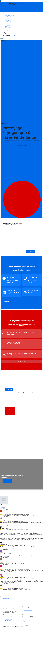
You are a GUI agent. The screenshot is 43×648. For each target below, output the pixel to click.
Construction (9, 17)
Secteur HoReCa (8, 620)
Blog (6, 28)
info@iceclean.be (9, 2)
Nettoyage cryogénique (9, 15)
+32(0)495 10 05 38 (17, 35)
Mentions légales (25, 623)
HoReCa (8, 25)
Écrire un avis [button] (2, 508)
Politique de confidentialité (33, 623)
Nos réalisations (8, 27)
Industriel (8, 19)
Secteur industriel (27, 611)
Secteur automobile (28, 608)
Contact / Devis (8, 30)
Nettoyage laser (8, 20)
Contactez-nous (31, 251)
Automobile (9, 16)
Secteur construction (28, 610)
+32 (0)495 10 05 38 (26, 620)
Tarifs (6, 26)
